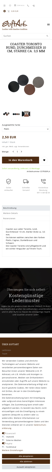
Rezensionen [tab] (9, 218)
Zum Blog (20, 5)
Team (4, 353)
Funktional (11, 447)
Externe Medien (13, 440)
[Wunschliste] (10, 5)
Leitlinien (6, 350)
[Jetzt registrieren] (34, 5)
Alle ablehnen (26, 461)
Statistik (10, 436)
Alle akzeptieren (26, 456)
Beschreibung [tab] (9, 208)
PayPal (9, 443)
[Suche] (47, 36)
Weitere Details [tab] (10, 213)
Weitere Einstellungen (12, 450)
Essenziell (11, 433)
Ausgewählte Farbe (11, 125)
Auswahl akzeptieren (26, 467)
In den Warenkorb (20, 160)
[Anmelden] (4, 5)
